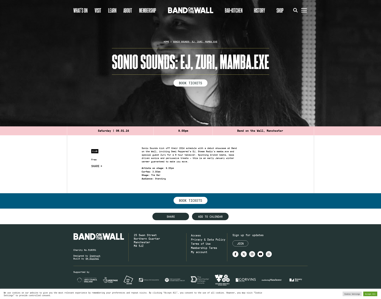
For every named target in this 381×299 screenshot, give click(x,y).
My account (199, 252)
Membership (147, 10)
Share (95, 166)
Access (196, 235)
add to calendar (210, 216)
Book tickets (190, 200)
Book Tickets (190, 82)
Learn (112, 10)
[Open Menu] (304, 10)
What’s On (80, 10)
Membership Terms (204, 248)
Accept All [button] (370, 294)
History (259, 10)
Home (166, 41)
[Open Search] (295, 10)
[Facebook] (235, 254)
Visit (98, 10)
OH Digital (92, 258)
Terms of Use (201, 243)
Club (94, 151)
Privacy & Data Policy (208, 239)
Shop (280, 10)
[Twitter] (244, 254)
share (171, 216)
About (127, 10)
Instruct (95, 255)
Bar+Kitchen (233, 10)
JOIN (240, 243)
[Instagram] (252, 254)
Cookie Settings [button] (352, 294)
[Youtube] (260, 254)
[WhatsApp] (269, 254)
